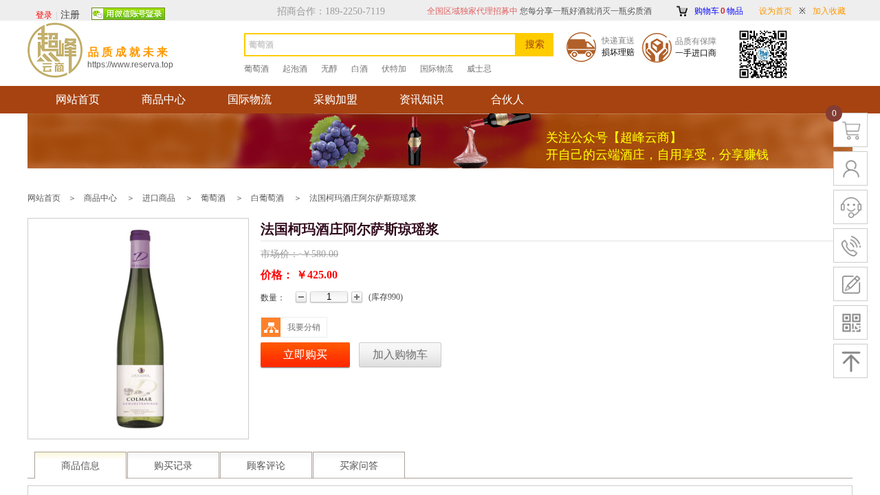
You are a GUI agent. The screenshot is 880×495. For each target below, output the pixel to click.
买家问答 (359, 466)
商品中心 (164, 99)
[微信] (128, 14)
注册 (70, 15)
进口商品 (158, 198)
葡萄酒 (213, 198)
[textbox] (380, 44)
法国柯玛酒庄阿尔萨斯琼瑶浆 (363, 198)
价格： (277, 274)
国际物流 (250, 99)
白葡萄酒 (267, 198)
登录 (44, 15)
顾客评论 (266, 466)
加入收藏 (829, 11)
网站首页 (78, 99)
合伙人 (507, 99)
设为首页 (775, 11)
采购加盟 (336, 99)
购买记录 (173, 466)
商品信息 (80, 466)
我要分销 (303, 327)
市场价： (280, 254)
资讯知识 (421, 99)
